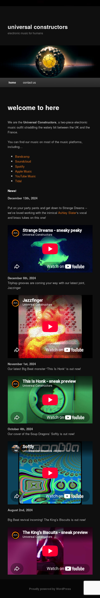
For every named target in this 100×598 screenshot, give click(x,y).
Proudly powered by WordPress (50, 589)
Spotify (20, 166)
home (12, 82)
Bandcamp (22, 156)
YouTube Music (25, 176)
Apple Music (23, 171)
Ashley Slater (67, 212)
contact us (29, 82)
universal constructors (38, 27)
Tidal (18, 181)
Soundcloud (23, 161)
